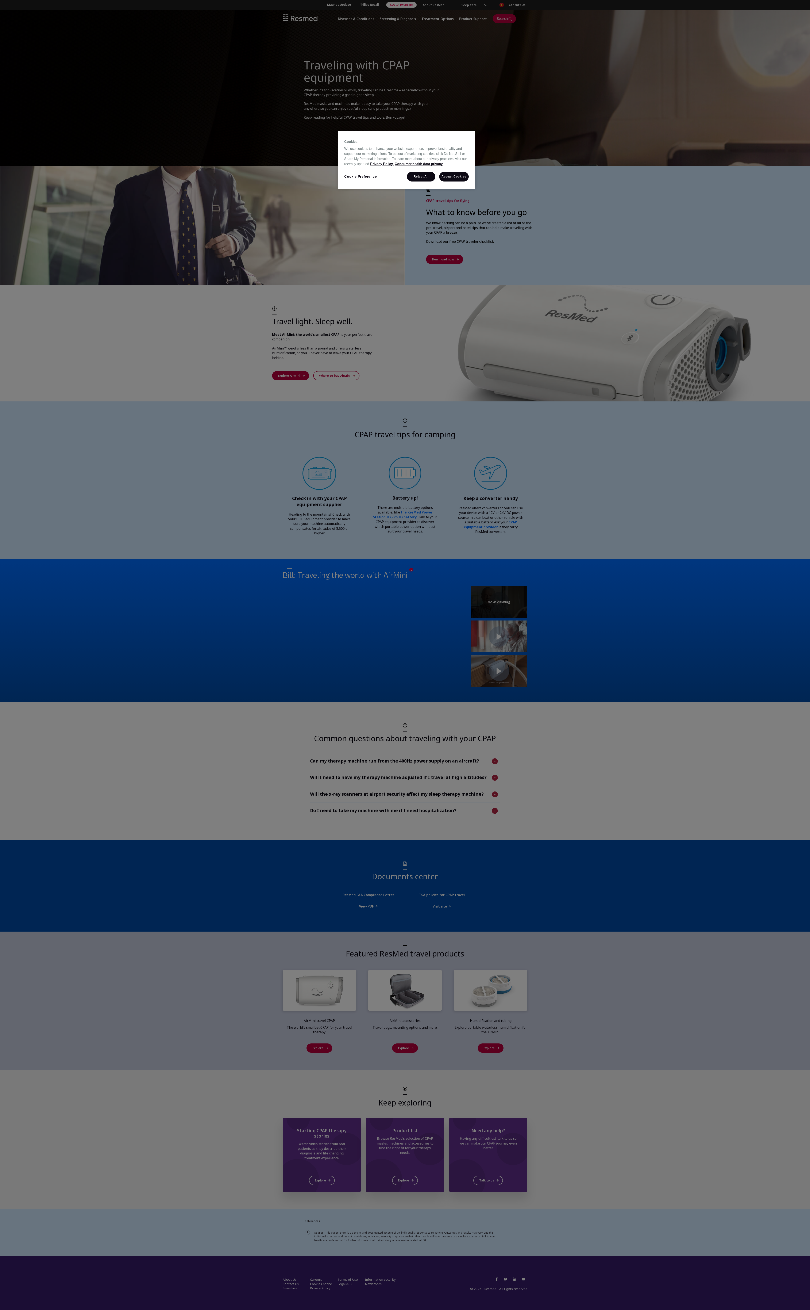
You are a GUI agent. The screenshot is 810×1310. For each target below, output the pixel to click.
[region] (406, 160)
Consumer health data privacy (419, 164)
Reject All (421, 176)
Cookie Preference (360, 176)
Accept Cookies (453, 176)
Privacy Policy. (382, 164)
